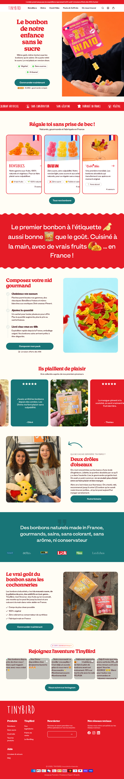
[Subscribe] (71, 734)
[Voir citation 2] (104, 553)
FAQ (9, 758)
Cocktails (11, 734)
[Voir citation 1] (83, 553)
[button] (102, 8)
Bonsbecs (11, 726)
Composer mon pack (30, 346)
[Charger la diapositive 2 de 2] (120, 99)
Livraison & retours (14, 754)
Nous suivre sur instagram (62, 687)
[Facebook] (89, 732)
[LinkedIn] (98, 732)
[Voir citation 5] (45, 553)
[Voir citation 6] (62, 553)
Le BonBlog (29, 739)
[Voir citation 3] (12, 553)
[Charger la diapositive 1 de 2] (116, 99)
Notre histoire (94, 499)
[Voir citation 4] (28, 553)
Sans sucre (11, 730)
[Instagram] (93, 732)
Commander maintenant (32, 88)
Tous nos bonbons (62, 200)
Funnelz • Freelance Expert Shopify (66, 775)
